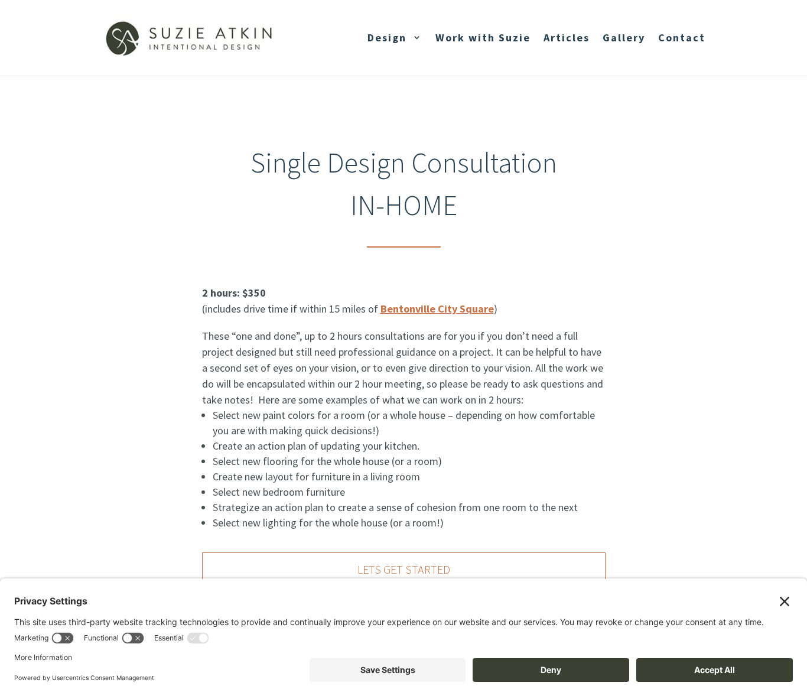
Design (386, 37)
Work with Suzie (483, 37)
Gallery (624, 37)
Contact (681, 37)
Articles (567, 37)
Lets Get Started (403, 569)
